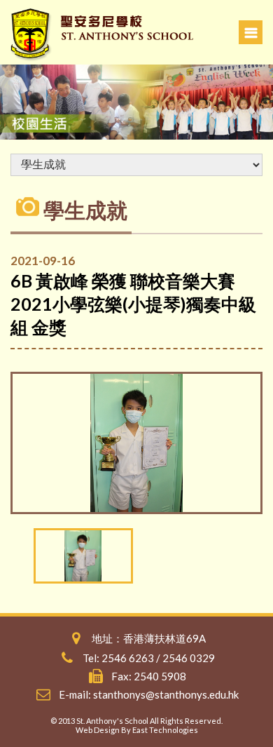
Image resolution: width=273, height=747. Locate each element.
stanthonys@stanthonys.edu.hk (166, 694)
